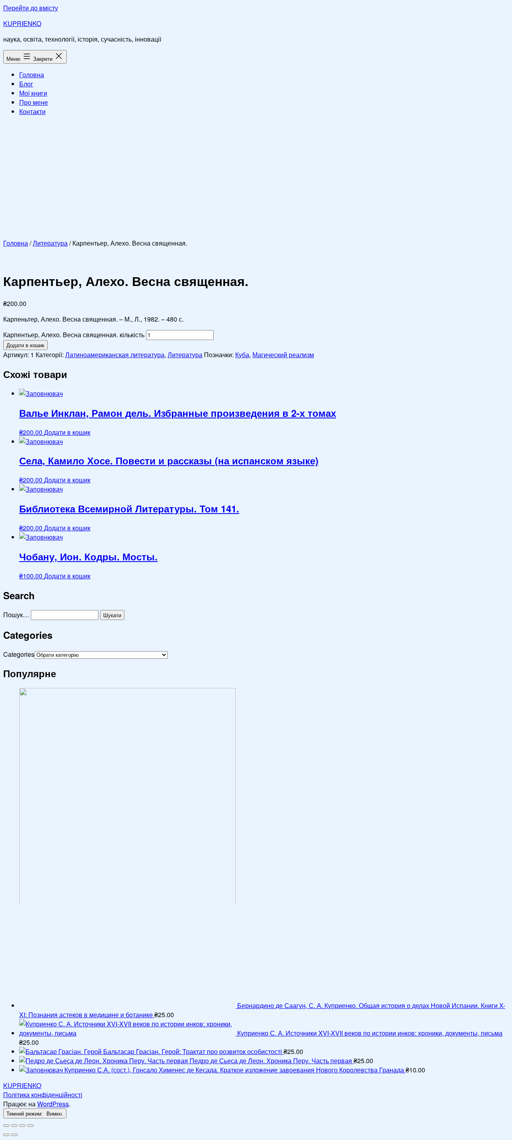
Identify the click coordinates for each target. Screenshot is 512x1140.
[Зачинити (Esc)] (6, 1125)
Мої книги (33, 93)
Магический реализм (283, 354)
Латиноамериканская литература (114, 354)
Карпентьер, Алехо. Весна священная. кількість (73, 334)
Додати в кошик (25, 345)
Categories (18, 654)
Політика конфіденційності (42, 1094)
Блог (26, 83)
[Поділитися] (14, 1125)
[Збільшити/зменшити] (30, 1125)
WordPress (53, 1103)
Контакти (32, 111)
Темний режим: (25, 1113)
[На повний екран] (22, 1125)
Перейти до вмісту (30, 7)
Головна (31, 74)
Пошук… (16, 614)
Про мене (33, 102)
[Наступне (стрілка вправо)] (14, 1135)
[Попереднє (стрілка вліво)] (6, 1135)
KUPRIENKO (22, 23)
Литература (50, 243)
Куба (242, 354)
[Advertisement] (256, 178)
